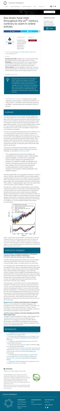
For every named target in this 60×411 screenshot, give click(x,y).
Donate (51, 28)
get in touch (10, 385)
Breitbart (27, 52)
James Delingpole (14, 52)
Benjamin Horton (8, 302)
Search (52, 11)
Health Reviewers (21, 404)
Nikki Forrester (22, 371)
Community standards (36, 404)
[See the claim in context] (15, 53)
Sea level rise (9, 368)
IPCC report (7, 126)
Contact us (47, 402)
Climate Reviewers (21, 402)
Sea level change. (24, 344)
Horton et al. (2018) (23, 151)
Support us (42, 6)
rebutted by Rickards (9, 318)
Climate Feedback (15, 6)
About (6, 6)
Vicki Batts (22, 52)
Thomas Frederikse (9, 254)
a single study (15, 142)
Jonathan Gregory (9, 313)
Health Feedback (26, 6)
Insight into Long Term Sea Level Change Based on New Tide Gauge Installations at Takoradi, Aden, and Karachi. (22, 356)
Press (34, 6)
